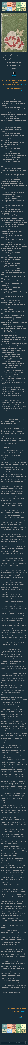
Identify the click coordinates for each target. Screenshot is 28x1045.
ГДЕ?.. (23, 84)
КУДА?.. (21, 90)
